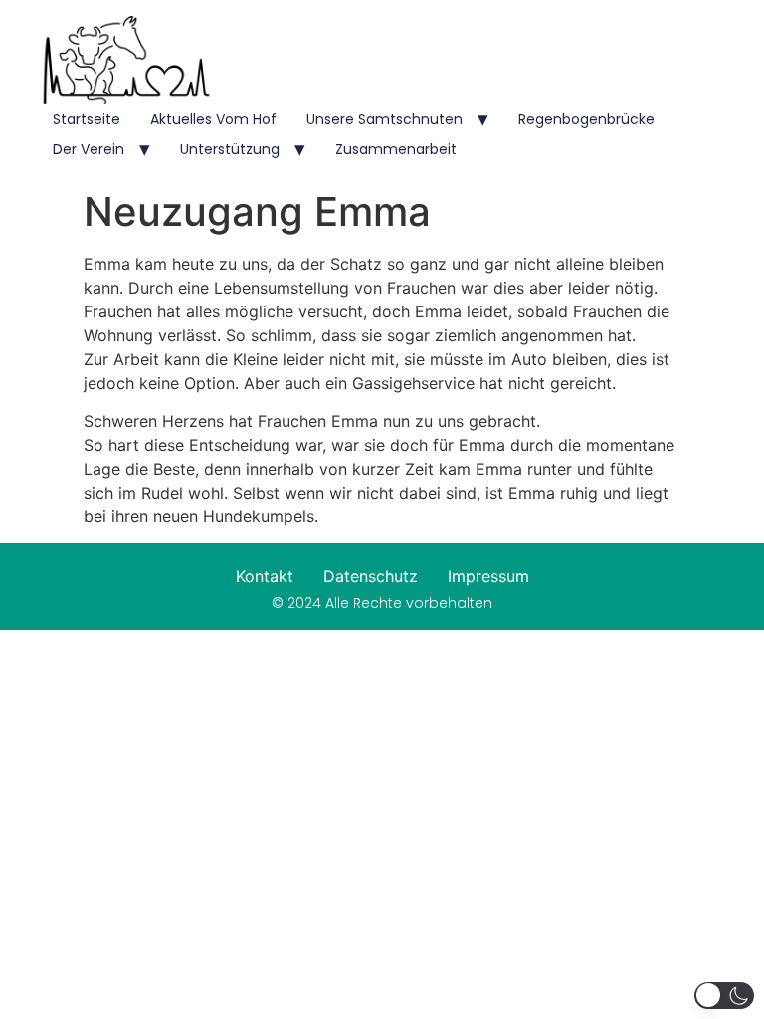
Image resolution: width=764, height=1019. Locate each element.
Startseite (86, 119)
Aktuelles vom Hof (213, 119)
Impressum (488, 576)
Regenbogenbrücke (586, 119)
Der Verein (88, 149)
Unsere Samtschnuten (384, 119)
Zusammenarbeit (396, 149)
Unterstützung (230, 149)
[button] (724, 995)
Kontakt (264, 576)
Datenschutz (370, 576)
